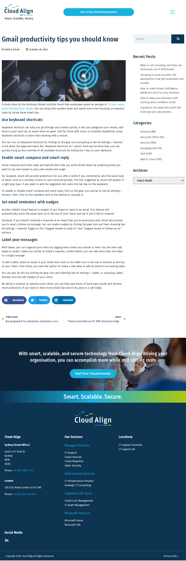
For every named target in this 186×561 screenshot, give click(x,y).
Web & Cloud (12, 49)
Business (145, 131)
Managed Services (77, 445)
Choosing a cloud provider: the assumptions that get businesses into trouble (162, 79)
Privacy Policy (171, 556)
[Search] (177, 38)
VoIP (143, 153)
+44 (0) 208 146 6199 (24, 494)
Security (145, 142)
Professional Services (79, 474)
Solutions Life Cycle (78, 493)
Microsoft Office (149, 137)
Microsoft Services (77, 513)
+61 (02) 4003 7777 (23, 470)
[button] (14, 300)
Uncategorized (148, 148)
